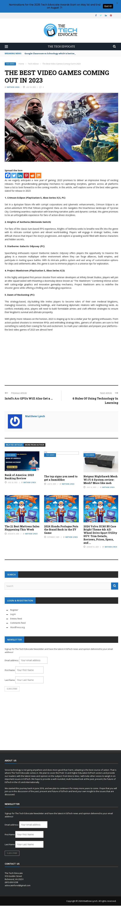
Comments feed (18, 622)
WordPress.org (17, 627)
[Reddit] (32, 175)
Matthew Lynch (13, 87)
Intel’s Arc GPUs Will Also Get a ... (29, 398)
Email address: (12, 660)
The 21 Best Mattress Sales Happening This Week (22, 528)
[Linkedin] (20, 175)
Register (14, 609)
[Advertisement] (61, 357)
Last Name (10, 680)
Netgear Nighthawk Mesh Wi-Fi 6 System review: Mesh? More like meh (101, 480)
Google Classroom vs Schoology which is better (50, 53)
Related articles (14, 444)
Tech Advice (10, 64)
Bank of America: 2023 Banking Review (19, 476)
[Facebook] (8, 175)
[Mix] (38, 175)
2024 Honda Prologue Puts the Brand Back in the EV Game (61, 530)
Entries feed (16, 618)
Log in (13, 614)
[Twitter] (14, 175)
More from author (34, 444)
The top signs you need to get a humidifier (61, 478)
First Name (10, 670)
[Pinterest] (26, 175)
